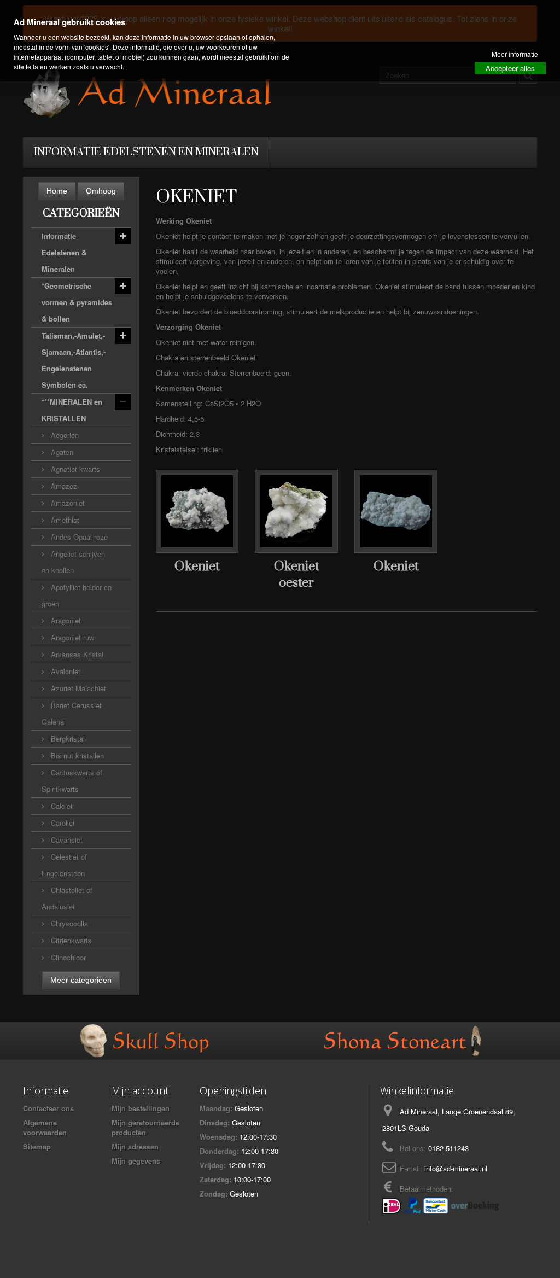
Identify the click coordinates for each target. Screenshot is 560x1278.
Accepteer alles (510, 68)
